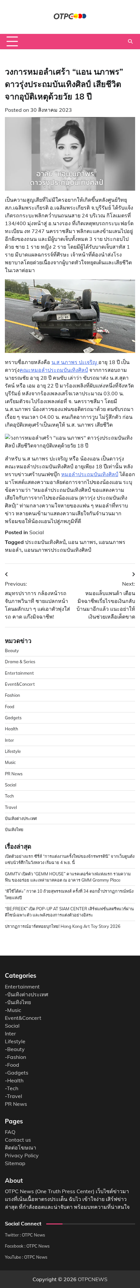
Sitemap (15, 1163)
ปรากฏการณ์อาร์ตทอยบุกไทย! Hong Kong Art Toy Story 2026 (62, 926)
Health (11, 728)
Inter (9, 740)
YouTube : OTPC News (26, 1257)
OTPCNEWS (92, 1279)
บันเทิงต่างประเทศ (21, 818)
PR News (13, 773)
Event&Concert (20, 684)
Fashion (12, 695)
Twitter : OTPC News (25, 1234)
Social (36, 532)
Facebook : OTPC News (27, 1246)
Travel (11, 807)
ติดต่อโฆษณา (20, 1147)
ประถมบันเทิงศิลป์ (45, 542)
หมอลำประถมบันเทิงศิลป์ (89, 474)
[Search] (130, 41)
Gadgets (13, 717)
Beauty (12, 650)
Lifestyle (13, 751)
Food (9, 706)
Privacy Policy (22, 1155)
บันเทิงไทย (14, 829)
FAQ (10, 1132)
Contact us (18, 1139)
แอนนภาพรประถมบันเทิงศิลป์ (57, 550)
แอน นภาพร (82, 542)
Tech (9, 795)
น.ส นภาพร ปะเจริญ (74, 362)
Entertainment (19, 673)
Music (10, 762)
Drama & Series (20, 661)
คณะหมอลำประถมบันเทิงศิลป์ (54, 370)
